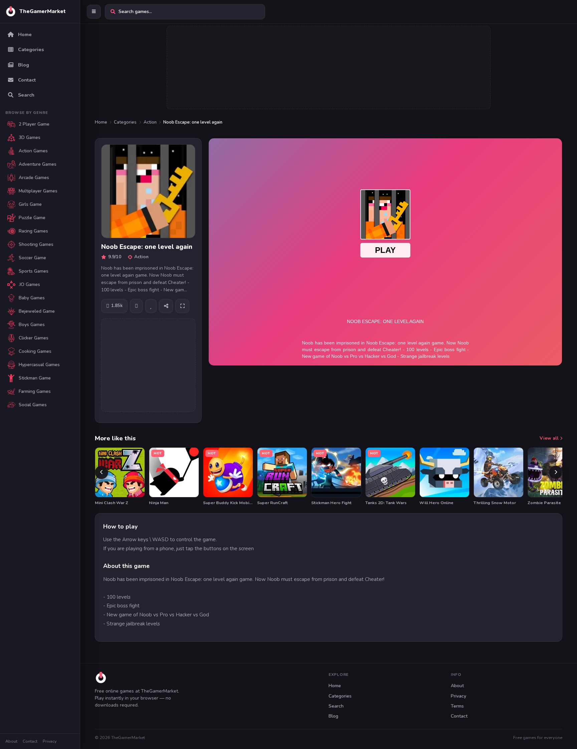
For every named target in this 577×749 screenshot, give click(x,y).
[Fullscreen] (182, 306)
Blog (333, 716)
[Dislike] (136, 306)
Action (150, 122)
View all (550, 438)
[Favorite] (151, 306)
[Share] (166, 306)
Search (336, 706)
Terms (457, 706)
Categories (125, 122)
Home (101, 122)
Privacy (49, 741)
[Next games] (555, 472)
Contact (30, 741)
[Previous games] (101, 472)
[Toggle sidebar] (94, 12)
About (11, 741)
